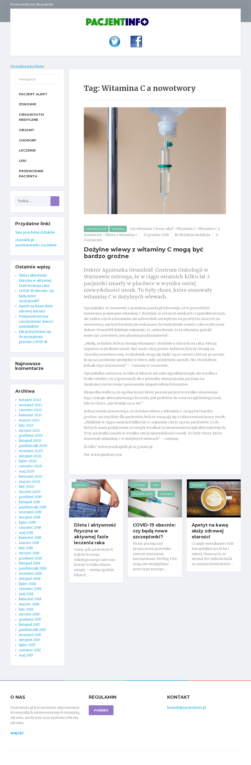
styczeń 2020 (29, 492)
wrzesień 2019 (30, 512)
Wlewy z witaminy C (121, 235)
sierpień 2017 (29, 640)
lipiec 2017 (27, 645)
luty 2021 (26, 425)
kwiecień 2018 (30, 599)
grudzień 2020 (31, 435)
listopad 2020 (30, 441)
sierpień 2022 (30, 400)
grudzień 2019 (30, 497)
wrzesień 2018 (30, 573)
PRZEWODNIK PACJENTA (31, 173)
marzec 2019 (29, 543)
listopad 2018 (29, 563)
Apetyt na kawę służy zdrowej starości (210, 531)
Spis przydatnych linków (35, 232)
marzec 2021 (29, 420)
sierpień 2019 (29, 517)
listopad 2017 (29, 625)
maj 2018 (26, 594)
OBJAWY (26, 130)
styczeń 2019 (29, 553)
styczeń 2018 (29, 614)
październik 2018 (32, 568)
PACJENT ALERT (96, 229)
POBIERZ (101, 710)
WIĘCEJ (17, 733)
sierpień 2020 (30, 456)
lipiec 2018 (27, 584)
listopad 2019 (29, 502)
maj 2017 (26, 655)
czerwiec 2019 (30, 528)
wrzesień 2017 (30, 635)
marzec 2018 (29, 604)
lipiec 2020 (28, 461)
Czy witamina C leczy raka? (152, 229)
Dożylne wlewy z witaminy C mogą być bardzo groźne (143, 252)
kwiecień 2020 (30, 476)
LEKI (156, 485)
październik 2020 (33, 446)
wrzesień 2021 (30, 405)
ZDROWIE (118, 229)
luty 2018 (26, 609)
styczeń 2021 (29, 431)
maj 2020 (26, 471)
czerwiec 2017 (30, 650)
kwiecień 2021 (30, 415)
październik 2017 (32, 630)
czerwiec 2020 (30, 466)
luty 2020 (26, 487)
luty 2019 (26, 548)
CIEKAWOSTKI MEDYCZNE (31, 117)
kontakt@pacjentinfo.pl (186, 708)
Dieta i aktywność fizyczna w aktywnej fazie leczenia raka (95, 533)
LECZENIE (139, 485)
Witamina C (185, 229)
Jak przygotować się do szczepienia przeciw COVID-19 (35, 337)
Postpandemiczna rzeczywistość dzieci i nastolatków (36, 321)
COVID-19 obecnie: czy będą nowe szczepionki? (154, 531)
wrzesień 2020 (31, 451)
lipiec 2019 (27, 522)
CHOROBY (27, 140)
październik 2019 (32, 507)
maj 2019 (26, 533)
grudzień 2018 (30, 558)
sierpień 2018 (29, 579)
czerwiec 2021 (30, 410)
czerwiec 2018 (30, 589)
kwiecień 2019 (30, 538)
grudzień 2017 (30, 619)
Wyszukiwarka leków (27, 67)
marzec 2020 (29, 482)
